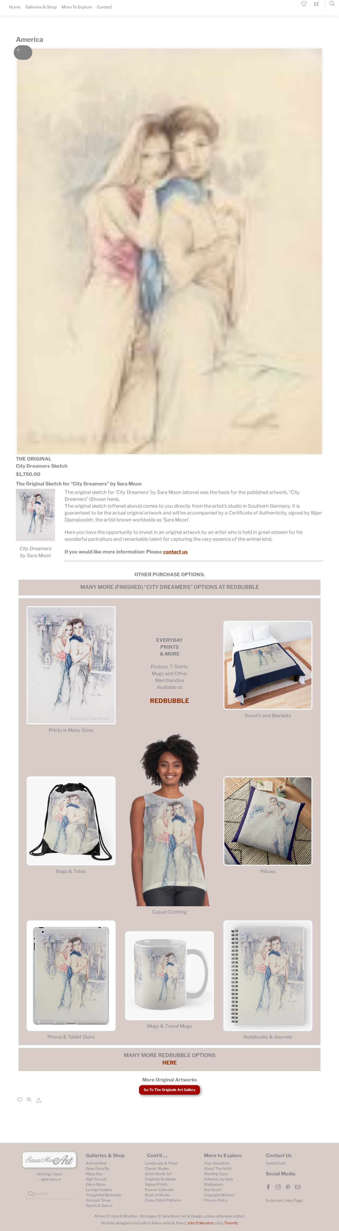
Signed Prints (156, 1184)
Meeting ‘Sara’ (216, 1173)
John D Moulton (200, 1223)
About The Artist (218, 1168)
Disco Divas (96, 1184)
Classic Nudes (157, 1168)
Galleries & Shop (41, 7)
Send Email (275, 1163)
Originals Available (160, 1179)
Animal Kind (96, 1163)
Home (14, 7)
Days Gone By (97, 1168)
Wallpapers (213, 1184)
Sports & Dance (99, 1205)
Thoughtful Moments (104, 1195)
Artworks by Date (218, 1179)
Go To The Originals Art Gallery (169, 1090)
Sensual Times (98, 1200)
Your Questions (217, 1163)
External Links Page (284, 1200)
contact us (175, 551)
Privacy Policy (216, 1200)
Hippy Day (94, 1173)
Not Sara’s (212, 1189)
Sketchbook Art (158, 1173)
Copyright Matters (219, 1195)
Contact (104, 7)
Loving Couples (99, 1189)
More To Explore (77, 7)
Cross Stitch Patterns (163, 1200)
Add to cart (23, 52)
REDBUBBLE (169, 701)
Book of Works (157, 1195)
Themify (231, 1223)
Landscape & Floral (161, 1163)
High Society (96, 1179)
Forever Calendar (159, 1189)
